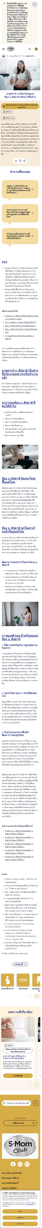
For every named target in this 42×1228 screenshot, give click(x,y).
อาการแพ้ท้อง (26, 780)
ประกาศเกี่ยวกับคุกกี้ (10, 1183)
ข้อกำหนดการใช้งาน (10, 1178)
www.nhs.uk (11, 882)
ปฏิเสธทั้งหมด (20, 1217)
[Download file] (16, 161)
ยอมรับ (20, 1211)
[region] (20, 1209)
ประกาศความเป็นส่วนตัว (12, 1173)
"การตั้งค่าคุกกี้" (30, 1204)
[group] (7, 982)
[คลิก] (32, 189)
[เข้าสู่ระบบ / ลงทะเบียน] (36, 49)
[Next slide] (35, 56)
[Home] (11, 49)
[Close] (35, 4)
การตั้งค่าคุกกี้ (20, 1223)
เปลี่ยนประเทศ (18, 1123)
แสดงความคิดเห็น (9, 1188)
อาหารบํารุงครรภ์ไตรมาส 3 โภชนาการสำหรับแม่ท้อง (14, 1057)
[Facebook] (13, 1164)
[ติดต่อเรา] (27, 1164)
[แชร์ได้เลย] (24, 161)
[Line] (20, 1164)
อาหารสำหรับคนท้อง (23, 500)
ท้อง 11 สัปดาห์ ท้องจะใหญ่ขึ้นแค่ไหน (20, 326)
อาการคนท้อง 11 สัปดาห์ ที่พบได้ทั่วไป (20, 322)
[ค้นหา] (30, 49)
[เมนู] (3, 49)
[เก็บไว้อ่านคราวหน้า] (20, 161)
